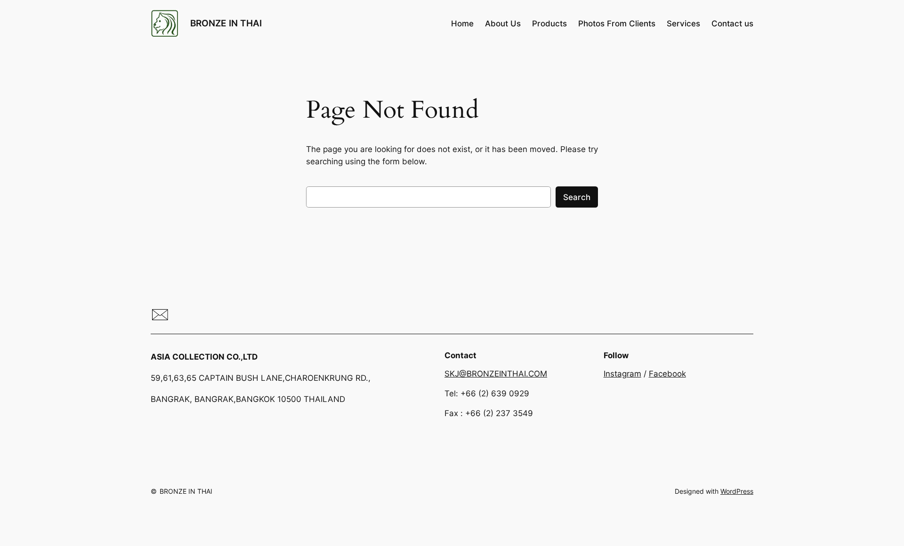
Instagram (622, 373)
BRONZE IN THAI (226, 23)
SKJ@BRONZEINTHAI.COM (495, 373)
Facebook (667, 373)
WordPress (736, 491)
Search (576, 197)
